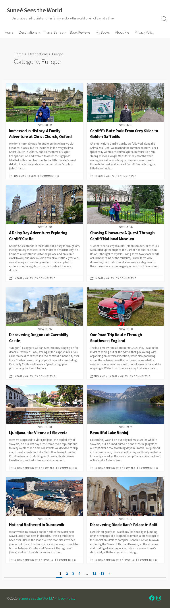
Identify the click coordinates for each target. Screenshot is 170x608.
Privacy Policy (144, 32)
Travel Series (53, 32)
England (18, 176)
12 (94, 573)
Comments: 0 (50, 176)
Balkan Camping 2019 (26, 468)
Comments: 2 (47, 376)
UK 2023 (31, 176)
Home (9, 32)
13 (102, 573)
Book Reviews (80, 32)
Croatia (47, 560)
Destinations (28, 32)
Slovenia (48, 468)
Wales (110, 176)
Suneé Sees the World (35, 598)
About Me (122, 32)
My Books (103, 32)
